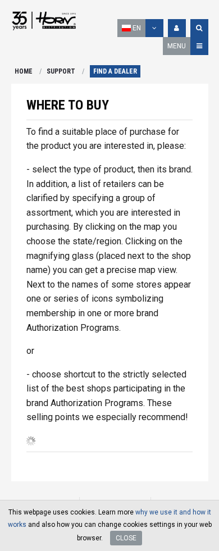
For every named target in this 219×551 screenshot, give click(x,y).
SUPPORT (61, 71)
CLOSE (126, 538)
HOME (24, 71)
